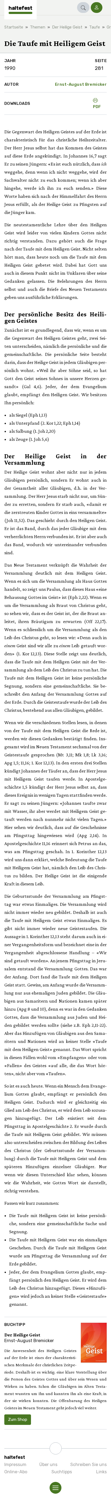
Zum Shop (17, 1419)
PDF (97, 106)
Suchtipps (61, 1471)
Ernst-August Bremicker (81, 84)
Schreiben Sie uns (88, 1464)
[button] (83, 7)
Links (101, 1471)
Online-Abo (15, 1471)
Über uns (48, 1464)
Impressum (15, 1464)
